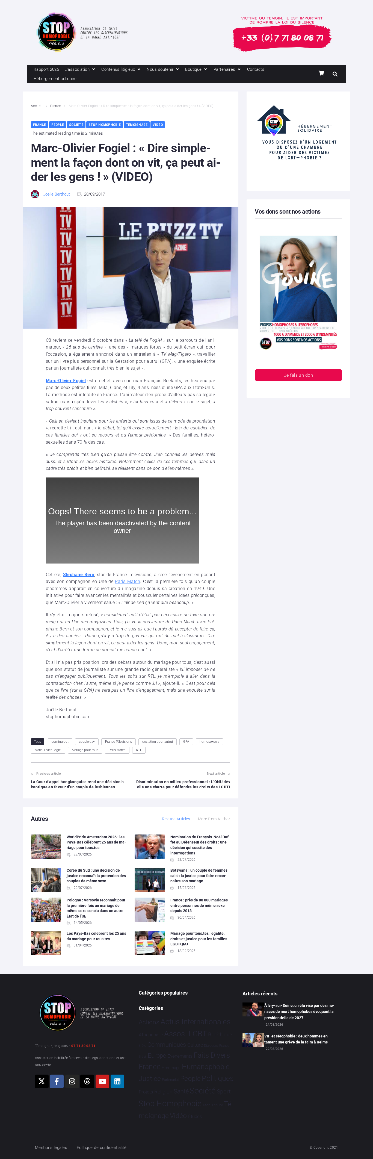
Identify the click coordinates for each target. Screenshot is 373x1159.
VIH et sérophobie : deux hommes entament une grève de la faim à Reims (296, 1039)
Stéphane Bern (78, 574)
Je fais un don (298, 375)
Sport (224, 1091)
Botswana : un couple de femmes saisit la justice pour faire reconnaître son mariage (198, 875)
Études (195, 1116)
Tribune (217, 1105)
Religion (163, 1092)
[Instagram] (72, 1081)
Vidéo (157, 125)
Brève (142, 1046)
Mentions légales (51, 1147)
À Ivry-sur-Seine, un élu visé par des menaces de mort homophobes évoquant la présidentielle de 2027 (299, 1011)
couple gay (87, 742)
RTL (139, 750)
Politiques (218, 1078)
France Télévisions (118, 742)
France (55, 106)
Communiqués (166, 1044)
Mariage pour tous (85, 750)
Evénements (180, 1056)
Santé (181, 1091)
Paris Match (127, 581)
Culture (195, 1045)
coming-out (60, 742)
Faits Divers (212, 1055)
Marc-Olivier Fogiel (48, 750)
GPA (186, 742)
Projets (146, 1092)
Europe (157, 1055)
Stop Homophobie (104, 125)
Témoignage (137, 125)
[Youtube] (102, 1081)
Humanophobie (205, 1067)
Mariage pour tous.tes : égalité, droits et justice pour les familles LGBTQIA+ (198, 938)
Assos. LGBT (185, 1033)
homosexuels (209, 742)
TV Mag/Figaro (176, 354)
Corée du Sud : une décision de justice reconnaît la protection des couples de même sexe (96, 875)
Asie (159, 1034)
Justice (150, 1079)
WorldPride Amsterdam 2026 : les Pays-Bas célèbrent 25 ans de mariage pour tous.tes (96, 842)
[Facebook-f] (57, 1081)
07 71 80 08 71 (83, 1046)
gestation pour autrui (157, 742)
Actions (149, 1022)
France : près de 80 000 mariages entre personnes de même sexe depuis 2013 (199, 905)
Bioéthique (220, 1035)
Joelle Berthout (56, 194)
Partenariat (170, 1080)
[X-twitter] (42, 1081)
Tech (206, 1105)
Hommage (171, 1067)
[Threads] (87, 1081)
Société (76, 125)
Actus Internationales (195, 1021)
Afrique (146, 1034)
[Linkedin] (117, 1081)
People (57, 125)
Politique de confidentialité (102, 1147)
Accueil (36, 106)
